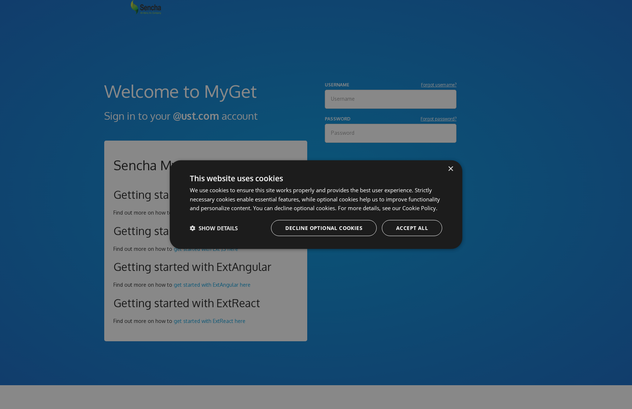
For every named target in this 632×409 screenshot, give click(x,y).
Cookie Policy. (419, 208)
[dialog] (316, 204)
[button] (214, 228)
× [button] (450, 168)
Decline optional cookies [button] (323, 227)
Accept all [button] (412, 227)
